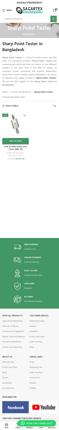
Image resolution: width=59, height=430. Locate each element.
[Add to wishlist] (24, 115)
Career (5, 377)
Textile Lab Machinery (21, 92)
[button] (15, 141)
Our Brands (7, 383)
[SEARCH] (53, 19)
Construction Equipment (13, 331)
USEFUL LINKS (36, 357)
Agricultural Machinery (12, 321)
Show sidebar (12, 106)
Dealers (32, 326)
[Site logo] (29, 10)
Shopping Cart (35, 367)
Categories (28, 34)
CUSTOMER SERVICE (38, 316)
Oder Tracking (35, 342)
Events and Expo (36, 336)
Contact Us (34, 377)
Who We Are (8, 362)
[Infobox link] (29, 247)
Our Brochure (8, 388)
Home (5, 92)
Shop (31, 362)
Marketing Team (36, 321)
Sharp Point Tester (15, 155)
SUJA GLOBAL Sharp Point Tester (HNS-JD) (15, 148)
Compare (33, 331)
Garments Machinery (11, 342)
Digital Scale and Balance (13, 336)
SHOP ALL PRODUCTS (12, 316)
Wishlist (32, 388)
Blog (31, 347)
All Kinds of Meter (10, 326)
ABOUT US (7, 357)
